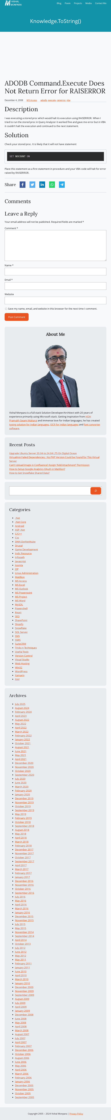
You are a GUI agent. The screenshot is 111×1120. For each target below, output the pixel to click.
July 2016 (20, 896)
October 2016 (23, 888)
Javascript (20, 561)
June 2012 (20, 951)
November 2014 (24, 932)
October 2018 (23, 822)
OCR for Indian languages (64, 424)
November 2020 (24, 767)
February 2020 (23, 790)
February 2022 (23, 735)
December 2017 (24, 849)
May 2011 (20, 959)
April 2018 (21, 837)
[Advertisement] (55, 55)
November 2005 (24, 1089)
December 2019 (24, 798)
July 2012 (20, 948)
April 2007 (21, 1042)
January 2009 (22, 1010)
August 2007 (22, 1034)
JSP (16, 569)
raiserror (61, 100)
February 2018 (23, 845)
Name (9, 265)
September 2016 (24, 892)
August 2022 (22, 719)
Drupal (19, 545)
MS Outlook (21, 588)
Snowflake (21, 628)
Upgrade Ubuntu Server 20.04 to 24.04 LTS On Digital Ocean (43, 453)
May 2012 (20, 955)
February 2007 (23, 1046)
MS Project (21, 596)
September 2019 (24, 810)
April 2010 (21, 975)
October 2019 (23, 806)
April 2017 (21, 865)
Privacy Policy (76, 1113)
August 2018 (22, 830)
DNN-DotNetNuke (25, 541)
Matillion (20, 577)
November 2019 (24, 802)
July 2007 (20, 1038)
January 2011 (22, 967)
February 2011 (23, 963)
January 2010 (22, 983)
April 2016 (21, 904)
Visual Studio (22, 659)
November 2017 (24, 853)
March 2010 (21, 979)
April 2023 (21, 716)
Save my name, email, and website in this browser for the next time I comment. (52, 308)
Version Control (24, 655)
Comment (11, 228)
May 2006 (20, 1065)
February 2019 (23, 818)
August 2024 (22, 708)
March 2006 (21, 1073)
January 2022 (22, 739)
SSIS (17, 636)
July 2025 (20, 704)
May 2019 (20, 814)
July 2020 (20, 778)
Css (17, 537)
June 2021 (20, 751)
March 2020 (21, 786)
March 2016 (21, 908)
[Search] (95, 490)
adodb (43, 100)
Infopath (20, 557)
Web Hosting (22, 663)
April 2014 (21, 940)
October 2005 (23, 1093)
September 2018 (24, 826)
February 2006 (23, 1077)
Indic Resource (23, 553)
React (18, 612)
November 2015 (24, 920)
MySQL (19, 604)
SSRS (18, 640)
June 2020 (20, 782)
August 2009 (22, 999)
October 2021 (23, 743)
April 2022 (21, 727)
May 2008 (20, 1022)
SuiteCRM (20, 643)
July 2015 (20, 924)
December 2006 (24, 1050)
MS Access (32, 100)
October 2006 (23, 1054)
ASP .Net (20, 529)
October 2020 (23, 771)
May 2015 (20, 928)
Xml (17, 679)
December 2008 (24, 1014)
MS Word (20, 600)
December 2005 (24, 1085)
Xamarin (19, 675)
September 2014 (24, 936)
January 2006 (22, 1081)
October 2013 (23, 943)
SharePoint (21, 620)
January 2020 (22, 794)
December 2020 (24, 763)
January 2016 (22, 912)
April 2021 (21, 759)
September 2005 (24, 1097)
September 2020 (24, 774)
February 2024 (23, 711)
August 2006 (22, 1058)
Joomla (19, 565)
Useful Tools (21, 651)
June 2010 (20, 971)
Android (19, 526)
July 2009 (20, 1003)
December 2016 (24, 881)
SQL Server (21, 632)
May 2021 (20, 755)
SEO (17, 616)
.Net (17, 518)
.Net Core (20, 522)
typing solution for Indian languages (29, 424)
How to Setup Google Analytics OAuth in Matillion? (37, 469)
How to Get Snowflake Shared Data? (29, 473)
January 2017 (22, 877)
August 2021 (22, 747)
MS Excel (20, 585)
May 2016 (20, 900)
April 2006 (21, 1069)
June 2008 (20, 1018)
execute (52, 100)
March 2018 (21, 841)
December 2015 (24, 916)
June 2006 (20, 1062)
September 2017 (24, 861)
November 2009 (24, 991)
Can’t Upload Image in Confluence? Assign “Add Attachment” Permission (49, 465)
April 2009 (21, 1006)
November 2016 (24, 885)
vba (68, 100)
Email (9, 279)
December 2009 (24, 987)
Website (9, 294)
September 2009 (24, 995)
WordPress (21, 671)
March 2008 (21, 1030)
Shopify (19, 624)
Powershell (21, 608)
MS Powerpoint (23, 592)
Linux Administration (26, 573)
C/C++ (18, 533)
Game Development (26, 549)
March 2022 (21, 731)
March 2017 (21, 869)
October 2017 (23, 857)
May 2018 (20, 833)
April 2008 (21, 1026)
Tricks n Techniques (26, 647)
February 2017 (23, 873)
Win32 (18, 667)
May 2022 (20, 723)
